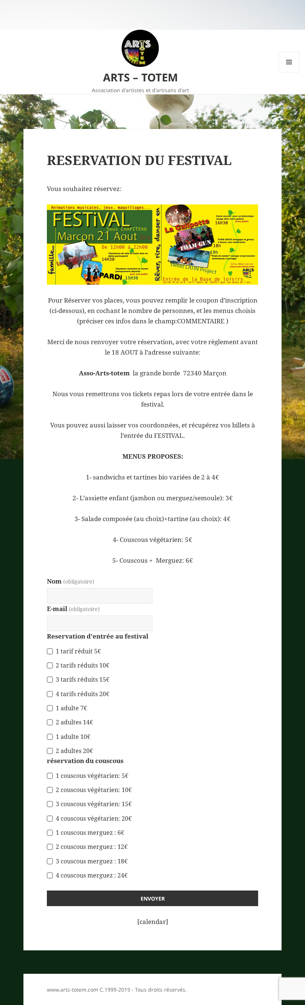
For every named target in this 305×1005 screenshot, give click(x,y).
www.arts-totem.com (72, 989)
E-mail (73, 608)
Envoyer (153, 898)
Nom (70, 581)
